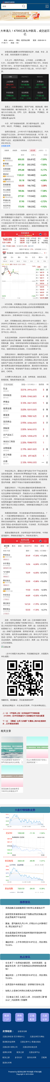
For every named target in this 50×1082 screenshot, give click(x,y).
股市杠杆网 (31, 1057)
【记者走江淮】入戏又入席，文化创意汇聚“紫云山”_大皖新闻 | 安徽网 (26, 998)
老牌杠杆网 (7, 1052)
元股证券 (44, 1017)
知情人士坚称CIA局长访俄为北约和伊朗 (23, 990)
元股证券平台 (34, 1052)
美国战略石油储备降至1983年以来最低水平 (25, 907)
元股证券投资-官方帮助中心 (14, 1036)
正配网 (44, 1057)
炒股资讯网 (22, 1031)
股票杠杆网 (7, 1062)
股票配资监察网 (9, 1041)
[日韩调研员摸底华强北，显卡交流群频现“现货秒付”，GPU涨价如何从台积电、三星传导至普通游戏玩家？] (12, 747)
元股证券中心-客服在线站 (30, 1041)
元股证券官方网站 (37, 1036)
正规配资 (32, 1017)
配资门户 (6, 1017)
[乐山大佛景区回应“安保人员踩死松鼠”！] (37, 747)
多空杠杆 (18, 1057)
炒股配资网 (5, 145)
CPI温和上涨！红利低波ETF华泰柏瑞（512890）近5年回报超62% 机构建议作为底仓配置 (23, 714)
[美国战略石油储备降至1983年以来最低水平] (12, 776)
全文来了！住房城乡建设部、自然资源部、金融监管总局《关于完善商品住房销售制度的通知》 (25, 965)
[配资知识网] (9, 2)
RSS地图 (29, 1071)
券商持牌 (19, 1017)
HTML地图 (38, 1071)
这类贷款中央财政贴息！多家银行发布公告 (24, 984)
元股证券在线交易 (30, 1047)
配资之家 (20, 1052)
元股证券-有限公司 (10, 1047)
